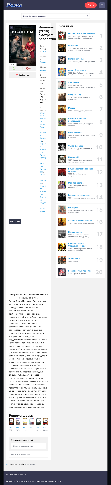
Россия (43, 62)
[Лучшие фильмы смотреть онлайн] (14, 5)
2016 (44, 51)
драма (43, 70)
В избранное (24, 75)
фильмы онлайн (17, 464)
